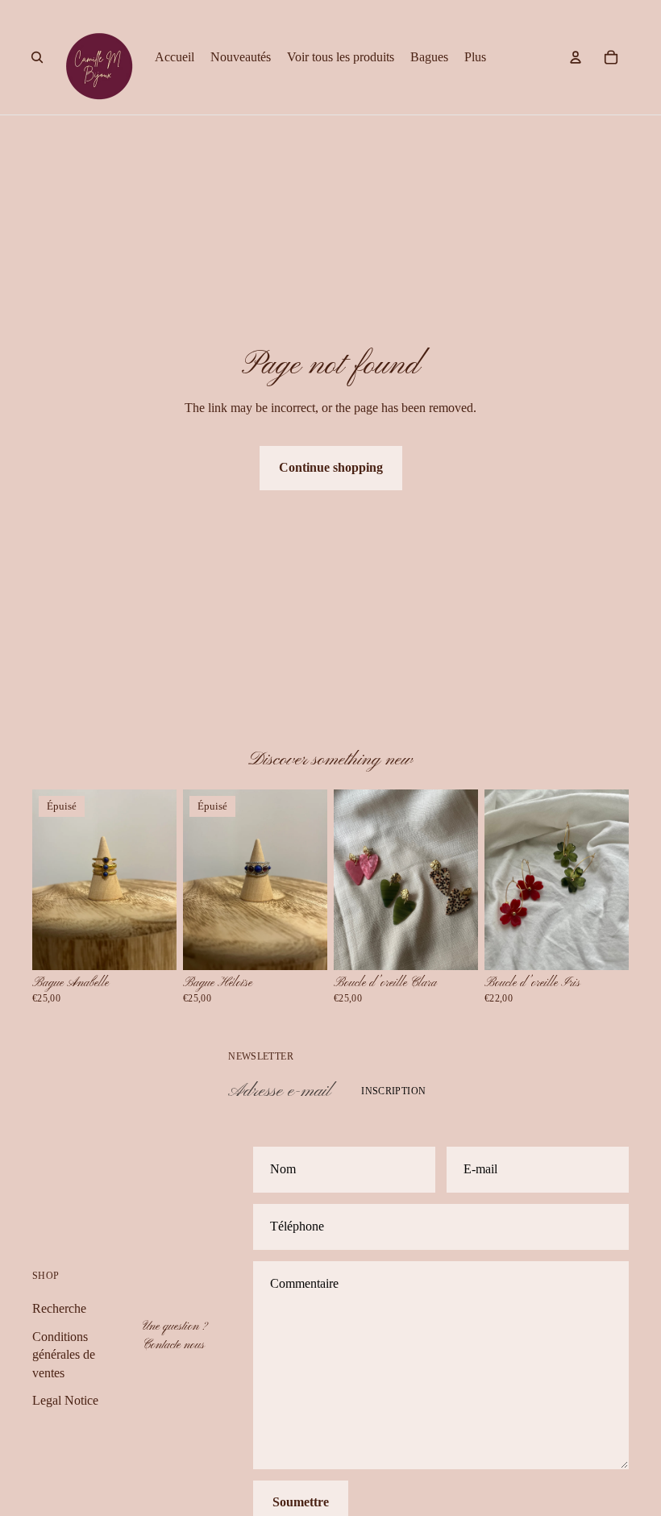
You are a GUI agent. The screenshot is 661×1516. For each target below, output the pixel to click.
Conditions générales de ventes (63, 1355)
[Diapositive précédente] (44, 880)
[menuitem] (475, 57)
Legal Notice (65, 1400)
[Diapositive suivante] (164, 880)
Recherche (59, 1308)
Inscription (393, 1091)
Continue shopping (331, 467)
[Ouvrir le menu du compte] (575, 57)
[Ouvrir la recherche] (37, 57)
